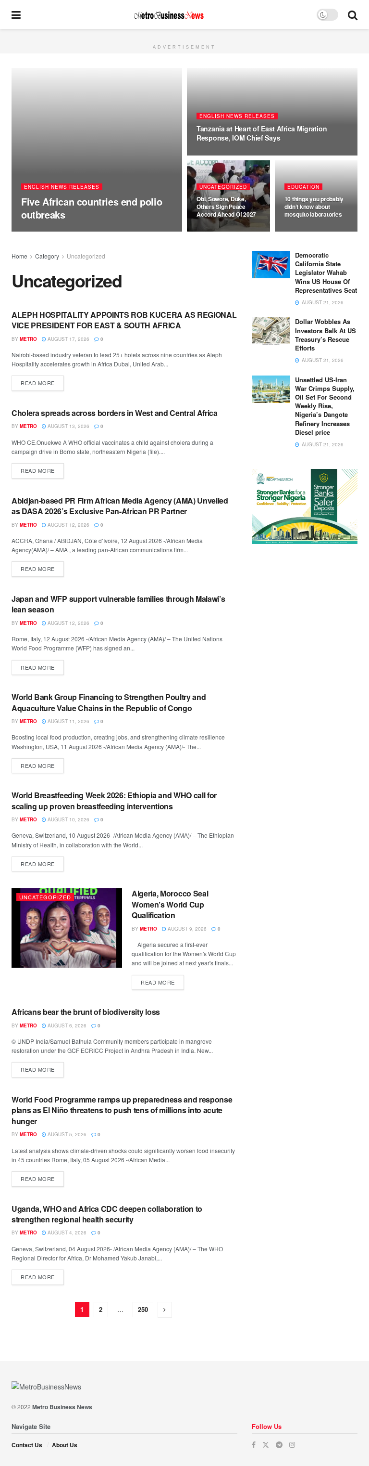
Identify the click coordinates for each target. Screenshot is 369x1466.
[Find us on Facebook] (254, 1444)
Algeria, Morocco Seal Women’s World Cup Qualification (170, 904)
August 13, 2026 (67, 426)
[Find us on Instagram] (292, 1444)
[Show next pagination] (165, 1310)
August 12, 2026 (67, 524)
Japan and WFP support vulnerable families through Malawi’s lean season (118, 604)
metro (38, 231)
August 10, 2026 (67, 819)
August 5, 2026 (66, 1134)
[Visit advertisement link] (184, 34)
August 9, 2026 (186, 928)
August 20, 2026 (77, 231)
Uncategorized (223, 186)
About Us (64, 1444)
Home (19, 256)
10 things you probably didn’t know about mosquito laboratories (314, 207)
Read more (42, 382)
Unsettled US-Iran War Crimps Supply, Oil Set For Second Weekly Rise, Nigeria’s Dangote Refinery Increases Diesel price (325, 406)
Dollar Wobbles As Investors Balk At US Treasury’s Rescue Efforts (325, 334)
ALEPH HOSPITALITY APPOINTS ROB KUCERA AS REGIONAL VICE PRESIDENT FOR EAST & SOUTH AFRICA (124, 320)
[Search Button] (352, 14)
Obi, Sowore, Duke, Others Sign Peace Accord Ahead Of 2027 (226, 207)
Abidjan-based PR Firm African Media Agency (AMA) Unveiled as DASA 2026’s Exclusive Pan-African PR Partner (120, 506)
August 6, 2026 (66, 1025)
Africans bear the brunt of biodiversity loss (86, 1011)
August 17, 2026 (67, 339)
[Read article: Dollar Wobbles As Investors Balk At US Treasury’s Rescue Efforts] (271, 331)
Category (47, 256)
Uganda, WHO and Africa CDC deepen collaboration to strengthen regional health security (107, 1214)
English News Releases (61, 186)
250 (143, 1309)
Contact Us (27, 1444)
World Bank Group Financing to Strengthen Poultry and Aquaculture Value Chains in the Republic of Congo (109, 702)
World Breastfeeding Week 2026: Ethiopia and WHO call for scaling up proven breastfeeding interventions (114, 800)
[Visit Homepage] (169, 14)
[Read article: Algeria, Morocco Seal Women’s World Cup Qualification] (67, 927)
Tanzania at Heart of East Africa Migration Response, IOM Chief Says (262, 133)
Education (303, 186)
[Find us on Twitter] (265, 1444)
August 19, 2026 (222, 155)
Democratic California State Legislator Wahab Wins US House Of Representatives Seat (326, 272)
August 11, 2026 (67, 721)
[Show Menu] (16, 14)
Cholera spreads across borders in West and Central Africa (115, 412)
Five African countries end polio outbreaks (91, 208)
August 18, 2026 (222, 231)
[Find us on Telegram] (279, 1444)
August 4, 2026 (66, 1232)
